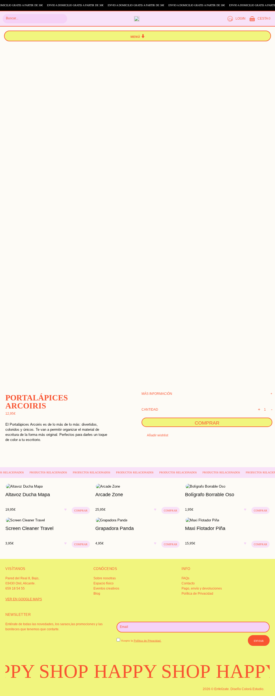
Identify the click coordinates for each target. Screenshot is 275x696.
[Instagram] (13, 688)
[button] (137, 36)
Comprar (207, 423)
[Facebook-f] (22, 688)
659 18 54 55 (15, 588)
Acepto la (141, 640)
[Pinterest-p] (32, 688)
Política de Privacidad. (147, 640)
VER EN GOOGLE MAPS (23, 599)
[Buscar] (60, 18)
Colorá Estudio (252, 689)
